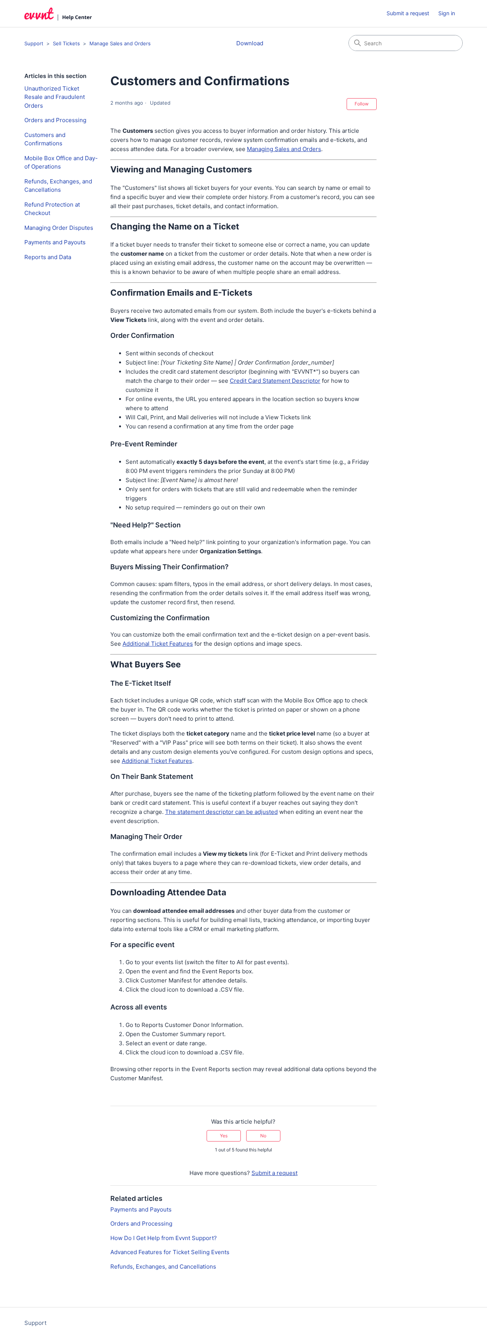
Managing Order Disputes (58, 227)
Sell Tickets (66, 43)
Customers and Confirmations (44, 139)
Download (249, 43)
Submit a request (408, 13)
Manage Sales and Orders (120, 43)
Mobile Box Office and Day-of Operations (61, 162)
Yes (224, 1135)
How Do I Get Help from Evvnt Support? (163, 1238)
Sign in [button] (446, 13)
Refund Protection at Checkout (52, 209)
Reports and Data (47, 257)
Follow (362, 104)
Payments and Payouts (55, 242)
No (263, 1135)
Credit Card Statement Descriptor (275, 380)
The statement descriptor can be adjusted (221, 811)
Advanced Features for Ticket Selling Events (169, 1252)
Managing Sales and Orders (284, 149)
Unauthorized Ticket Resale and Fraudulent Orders (54, 97)
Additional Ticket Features (158, 643)
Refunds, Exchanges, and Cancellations (58, 186)
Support (33, 43)
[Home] (58, 13)
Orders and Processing (55, 120)
